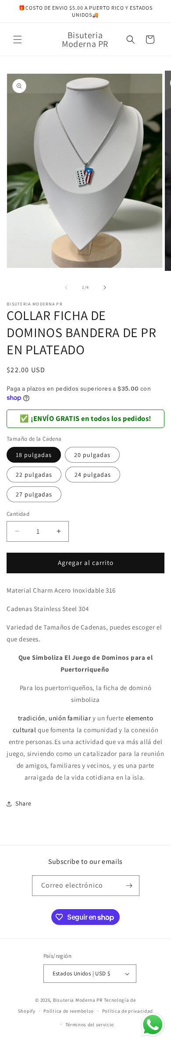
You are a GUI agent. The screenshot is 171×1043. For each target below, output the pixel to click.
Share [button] (23, 803)
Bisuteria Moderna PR (78, 1000)
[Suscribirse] (129, 885)
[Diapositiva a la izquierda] (66, 287)
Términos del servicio (89, 1024)
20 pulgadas (92, 455)
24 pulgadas (93, 474)
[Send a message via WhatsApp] (153, 1025)
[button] (17, 39)
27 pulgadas (34, 494)
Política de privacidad (127, 1011)
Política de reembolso (68, 1011)
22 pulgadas (34, 474)
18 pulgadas (34, 455)
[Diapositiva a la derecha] (104, 287)
